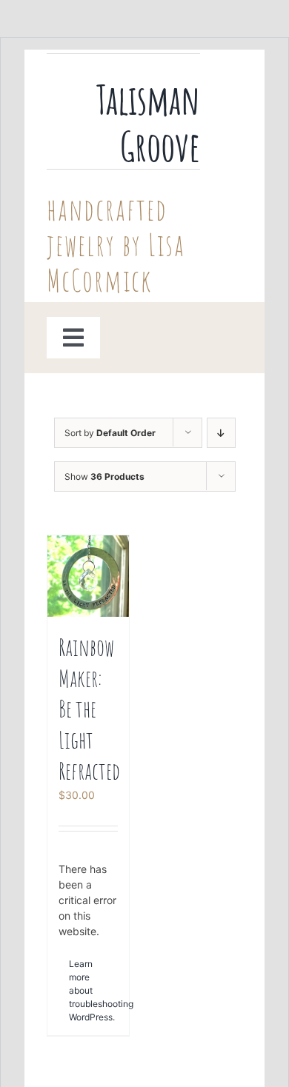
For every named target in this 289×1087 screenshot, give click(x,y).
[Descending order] (221, 433)
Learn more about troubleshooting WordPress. (78, 990)
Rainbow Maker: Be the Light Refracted (89, 708)
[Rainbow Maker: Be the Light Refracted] (88, 576)
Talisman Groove (148, 122)
